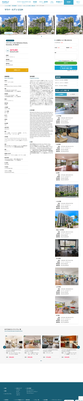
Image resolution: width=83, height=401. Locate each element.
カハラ (17, 391)
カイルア (18, 393)
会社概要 (46, 399)
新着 (5, 388)
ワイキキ (18, 389)
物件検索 (35, 2)
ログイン (78, 2)
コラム (52, 2)
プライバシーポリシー (57, 399)
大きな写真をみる (9, 33)
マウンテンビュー (30, 393)
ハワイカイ (20, 5)
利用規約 (59, 60)
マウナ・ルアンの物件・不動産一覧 (29, 5)
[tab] (41, 36)
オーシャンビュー (30, 389)
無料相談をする (59, 2)
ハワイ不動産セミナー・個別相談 (22, 399)
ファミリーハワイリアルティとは (24, 2)
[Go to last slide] (4, 347)
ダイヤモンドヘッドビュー (32, 391)
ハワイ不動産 (8, 5)
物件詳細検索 (14, 5)
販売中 (61, 94)
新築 (5, 390)
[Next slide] (79, 25)
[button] (41, 25)
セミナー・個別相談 (43, 2)
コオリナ (18, 394)
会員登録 (69, 2)
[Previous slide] (3, 25)
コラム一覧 (36, 399)
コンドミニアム (10, 40)
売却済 (73, 94)
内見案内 (6, 399)
